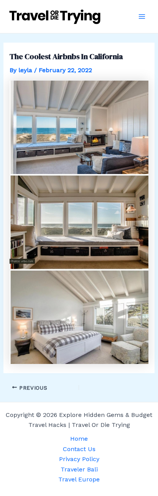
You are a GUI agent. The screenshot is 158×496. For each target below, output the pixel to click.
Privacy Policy (79, 459)
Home (79, 438)
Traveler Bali (79, 469)
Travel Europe (79, 479)
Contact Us (79, 449)
